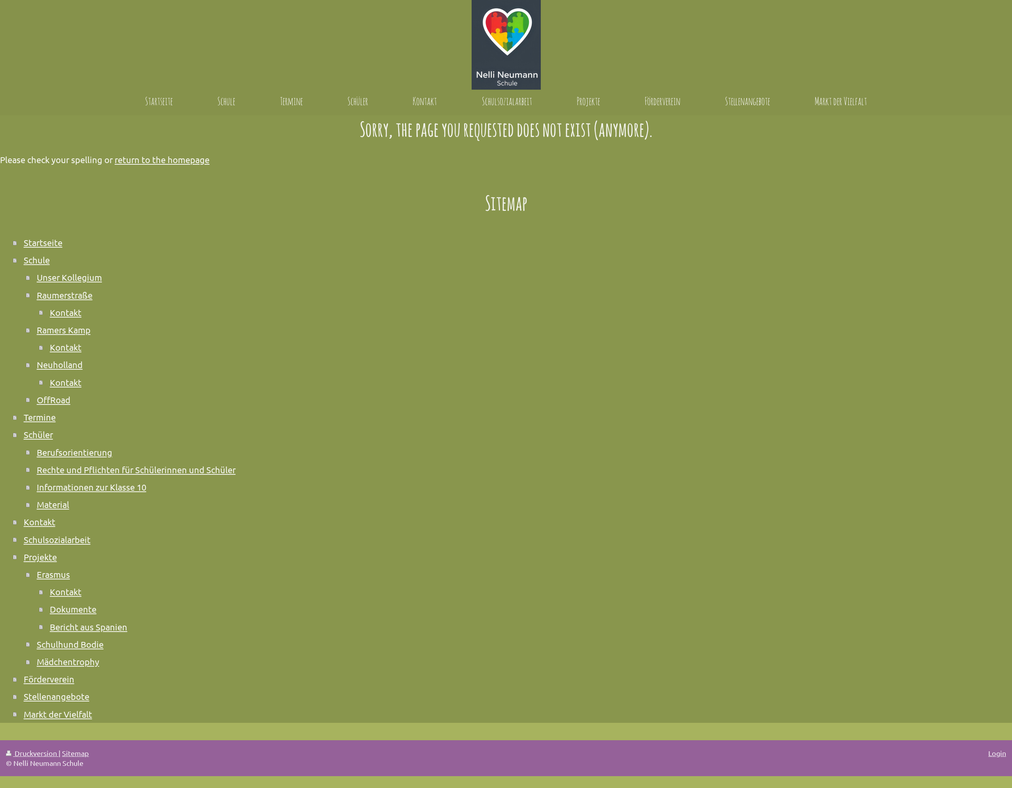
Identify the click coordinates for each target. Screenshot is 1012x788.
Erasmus (53, 574)
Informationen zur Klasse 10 (91, 487)
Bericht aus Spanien (88, 627)
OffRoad (53, 400)
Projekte (40, 557)
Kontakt (65, 312)
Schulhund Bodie (70, 644)
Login (997, 753)
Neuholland (60, 364)
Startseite (43, 242)
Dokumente (73, 609)
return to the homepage (162, 159)
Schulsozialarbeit (57, 539)
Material (53, 504)
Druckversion (36, 753)
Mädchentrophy (68, 661)
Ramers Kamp (64, 330)
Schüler (38, 434)
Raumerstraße (65, 295)
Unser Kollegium (69, 277)
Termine (40, 417)
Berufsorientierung (74, 452)
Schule (37, 260)
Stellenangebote (56, 696)
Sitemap (75, 753)
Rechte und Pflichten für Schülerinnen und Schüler (136, 470)
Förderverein (49, 679)
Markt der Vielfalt (58, 714)
